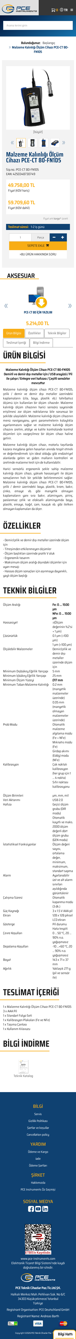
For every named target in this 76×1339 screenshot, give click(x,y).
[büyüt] (38, 131)
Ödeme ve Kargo (38, 1151)
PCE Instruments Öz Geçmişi (38, 1189)
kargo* (57, 218)
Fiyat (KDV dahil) (19, 208)
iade (38, 1158)
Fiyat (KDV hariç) (18, 190)
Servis (38, 1114)
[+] (62, 237)
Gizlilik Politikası (38, 1121)
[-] (54, 237)
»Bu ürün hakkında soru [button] (38, 254)
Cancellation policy (38, 1134)
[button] (12, 142)
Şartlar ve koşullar (38, 1127)
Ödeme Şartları (38, 1165)
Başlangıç (49, 42)
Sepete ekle (36, 245)
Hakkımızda (38, 1182)
